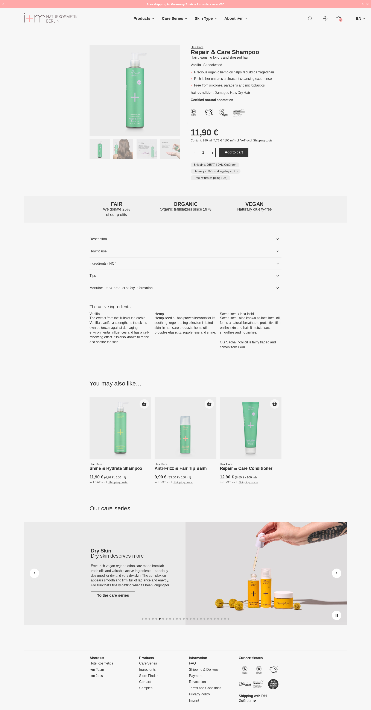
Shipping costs (256, 141)
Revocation (196, 682)
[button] (144, 404)
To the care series (111, 596)
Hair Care (196, 47)
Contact (144, 682)
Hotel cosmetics (100, 664)
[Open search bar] (310, 18)
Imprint (194, 701)
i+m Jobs (95, 676)
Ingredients (146, 670)
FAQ (192, 664)
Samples (145, 688)
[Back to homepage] (80, 19)
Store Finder (147, 676)
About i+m (230, 18)
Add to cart (229, 153)
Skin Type (202, 18)
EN (359, 18)
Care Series (173, 18)
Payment (195, 676)
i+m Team (96, 670)
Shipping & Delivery (202, 670)
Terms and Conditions (203, 688)
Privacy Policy (198, 695)
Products (145, 18)
